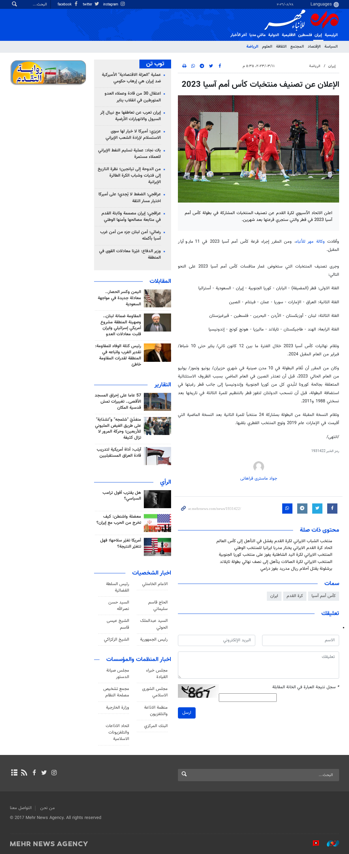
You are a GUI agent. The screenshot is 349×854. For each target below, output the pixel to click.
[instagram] (54, 773)
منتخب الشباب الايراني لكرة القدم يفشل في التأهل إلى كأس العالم (274, 541)
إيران (318, 35)
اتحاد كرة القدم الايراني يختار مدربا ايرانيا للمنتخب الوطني (283, 548)
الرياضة (252, 47)
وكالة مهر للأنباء (310, 241)
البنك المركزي (156, 726)
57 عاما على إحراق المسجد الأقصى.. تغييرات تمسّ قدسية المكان (118, 401)
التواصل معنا (21, 808)
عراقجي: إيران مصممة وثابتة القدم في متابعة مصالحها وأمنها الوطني (131, 216)
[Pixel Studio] (312, 843)
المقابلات (160, 281)
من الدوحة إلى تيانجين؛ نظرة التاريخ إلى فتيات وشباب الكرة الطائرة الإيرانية (129, 176)
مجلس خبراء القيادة (157, 673)
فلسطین (305, 35)
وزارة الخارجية (117, 707)
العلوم (267, 47)
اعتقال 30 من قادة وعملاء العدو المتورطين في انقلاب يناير (133, 96)
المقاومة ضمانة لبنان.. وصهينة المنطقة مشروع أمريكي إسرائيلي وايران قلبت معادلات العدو (121, 325)
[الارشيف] (14, 773)
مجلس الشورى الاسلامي (155, 692)
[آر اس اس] (24, 773)
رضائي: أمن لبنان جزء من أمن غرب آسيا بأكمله (130, 235)
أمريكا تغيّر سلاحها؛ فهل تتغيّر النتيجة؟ (120, 543)
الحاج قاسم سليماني (158, 605)
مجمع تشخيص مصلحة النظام (116, 692)
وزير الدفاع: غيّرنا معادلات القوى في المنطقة (130, 254)
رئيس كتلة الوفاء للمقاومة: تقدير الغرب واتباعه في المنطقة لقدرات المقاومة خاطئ (118, 355)
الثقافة (281, 47)
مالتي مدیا (257, 35)
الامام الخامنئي (155, 584)
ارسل (186, 712)
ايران (274, 596)
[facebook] (34, 773)
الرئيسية (331, 35)
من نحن (47, 808)
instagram (111, 4)
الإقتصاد (314, 47)
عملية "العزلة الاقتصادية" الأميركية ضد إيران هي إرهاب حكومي (131, 78)
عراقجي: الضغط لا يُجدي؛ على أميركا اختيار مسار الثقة (129, 197)
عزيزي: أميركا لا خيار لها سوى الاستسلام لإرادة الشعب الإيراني (133, 134)
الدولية (273, 35)
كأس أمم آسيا (324, 596)
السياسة (331, 47)
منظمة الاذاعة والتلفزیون (156, 711)
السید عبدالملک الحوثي (154, 624)
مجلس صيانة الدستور (117, 673)
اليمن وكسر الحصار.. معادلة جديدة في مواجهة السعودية (119, 298)
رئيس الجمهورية (154, 639)
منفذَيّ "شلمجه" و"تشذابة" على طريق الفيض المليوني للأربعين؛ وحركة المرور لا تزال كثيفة (118, 428)
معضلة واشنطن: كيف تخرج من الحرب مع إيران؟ (118, 519)
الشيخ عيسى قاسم (118, 624)
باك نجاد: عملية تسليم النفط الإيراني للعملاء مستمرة (129, 153)
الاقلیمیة (288, 35)
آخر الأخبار (238, 35)
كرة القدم (295, 596)
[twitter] (44, 773)
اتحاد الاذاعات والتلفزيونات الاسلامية (117, 732)
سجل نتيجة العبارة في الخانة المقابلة (305, 687)
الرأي (165, 482)
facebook (65, 4)
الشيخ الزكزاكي (116, 639)
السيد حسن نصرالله (118, 605)
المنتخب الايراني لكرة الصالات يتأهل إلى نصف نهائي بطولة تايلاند (276, 562)
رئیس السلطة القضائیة (117, 587)
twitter (88, 4)
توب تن (155, 64)
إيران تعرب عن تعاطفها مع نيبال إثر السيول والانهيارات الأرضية (130, 116)
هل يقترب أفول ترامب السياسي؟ (122, 495)
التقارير (162, 385)
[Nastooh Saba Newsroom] (329, 843)
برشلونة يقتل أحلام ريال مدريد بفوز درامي (296, 568)
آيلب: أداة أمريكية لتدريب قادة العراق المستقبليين (119, 452)
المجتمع (297, 47)
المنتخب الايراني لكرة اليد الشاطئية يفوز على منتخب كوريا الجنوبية (275, 554)
